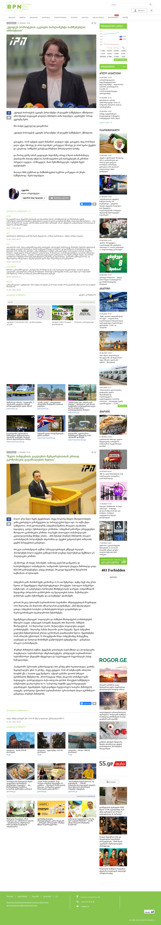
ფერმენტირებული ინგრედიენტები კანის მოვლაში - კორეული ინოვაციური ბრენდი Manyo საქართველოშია (51, 822)
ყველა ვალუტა (120, 59)
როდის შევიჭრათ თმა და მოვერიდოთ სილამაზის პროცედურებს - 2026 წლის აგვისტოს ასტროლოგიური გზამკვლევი (110, 841)
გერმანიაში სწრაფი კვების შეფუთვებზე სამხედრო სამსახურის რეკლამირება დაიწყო (110, 442)
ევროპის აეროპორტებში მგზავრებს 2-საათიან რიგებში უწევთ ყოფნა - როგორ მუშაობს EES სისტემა (109, 550)
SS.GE (10, 302)
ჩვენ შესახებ (22, 896)
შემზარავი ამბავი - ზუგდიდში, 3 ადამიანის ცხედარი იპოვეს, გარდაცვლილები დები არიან (20, 404)
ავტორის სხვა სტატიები (33, 198)
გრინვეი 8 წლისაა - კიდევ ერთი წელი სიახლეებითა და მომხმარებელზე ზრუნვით (110, 281)
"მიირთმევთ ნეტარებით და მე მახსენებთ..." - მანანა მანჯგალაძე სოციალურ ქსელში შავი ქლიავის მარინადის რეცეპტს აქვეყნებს (81, 785)
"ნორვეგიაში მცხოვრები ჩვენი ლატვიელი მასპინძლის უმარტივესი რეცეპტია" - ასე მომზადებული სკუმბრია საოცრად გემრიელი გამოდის (19, 785)
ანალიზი (104, 288)
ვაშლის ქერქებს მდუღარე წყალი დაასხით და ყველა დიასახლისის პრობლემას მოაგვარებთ (110, 745)
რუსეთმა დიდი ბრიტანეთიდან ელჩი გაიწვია (50, 434)
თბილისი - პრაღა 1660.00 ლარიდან (79, 751)
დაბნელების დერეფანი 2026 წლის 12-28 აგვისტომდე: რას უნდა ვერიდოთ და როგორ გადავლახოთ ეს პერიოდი (111, 810)
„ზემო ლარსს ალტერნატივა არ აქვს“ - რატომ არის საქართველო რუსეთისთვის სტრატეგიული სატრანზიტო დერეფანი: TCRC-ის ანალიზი (111, 321)
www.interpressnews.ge (15, 442)
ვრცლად (122, 406)
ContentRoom (90, 796)
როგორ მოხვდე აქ (87, 302)
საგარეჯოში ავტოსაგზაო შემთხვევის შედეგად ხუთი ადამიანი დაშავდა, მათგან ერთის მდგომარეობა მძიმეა (18, 436)
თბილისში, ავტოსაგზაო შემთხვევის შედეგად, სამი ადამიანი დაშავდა (79, 435)
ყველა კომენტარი (87, 295)
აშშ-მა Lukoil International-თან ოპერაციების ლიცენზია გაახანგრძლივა (111, 476)
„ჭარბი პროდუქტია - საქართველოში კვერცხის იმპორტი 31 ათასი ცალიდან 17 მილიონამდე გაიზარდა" (111, 246)
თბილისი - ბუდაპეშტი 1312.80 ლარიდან (50, 751)
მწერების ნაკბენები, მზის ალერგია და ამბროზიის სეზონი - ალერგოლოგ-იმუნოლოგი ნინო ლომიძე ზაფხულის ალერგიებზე (20, 822)
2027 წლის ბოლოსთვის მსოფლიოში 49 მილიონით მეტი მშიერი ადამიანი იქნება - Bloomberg (110, 359)
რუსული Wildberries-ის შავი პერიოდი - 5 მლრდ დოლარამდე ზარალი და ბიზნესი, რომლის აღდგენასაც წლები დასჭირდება (110, 511)
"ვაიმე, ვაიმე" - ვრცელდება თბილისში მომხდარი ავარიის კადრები (50, 404)
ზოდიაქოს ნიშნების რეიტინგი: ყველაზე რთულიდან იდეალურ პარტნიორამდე (112, 871)
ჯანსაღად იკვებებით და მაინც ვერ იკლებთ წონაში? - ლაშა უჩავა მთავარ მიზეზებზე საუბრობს (81, 822)
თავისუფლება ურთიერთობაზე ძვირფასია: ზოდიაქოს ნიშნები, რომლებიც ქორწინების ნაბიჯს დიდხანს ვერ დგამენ (112, 715)
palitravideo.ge (12, 409)
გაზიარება (87, 204)
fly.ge (8, 755)
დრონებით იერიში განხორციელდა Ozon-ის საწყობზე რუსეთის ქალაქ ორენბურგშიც (110, 103)
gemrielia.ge (10, 791)
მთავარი (10, 896)
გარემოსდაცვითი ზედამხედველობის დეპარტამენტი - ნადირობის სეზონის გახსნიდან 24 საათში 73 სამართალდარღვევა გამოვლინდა (111, 86)
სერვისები (47, 896)
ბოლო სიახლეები (110, 73)
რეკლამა (35, 896)
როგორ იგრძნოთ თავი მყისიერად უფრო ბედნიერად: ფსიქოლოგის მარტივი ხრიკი (112, 687)
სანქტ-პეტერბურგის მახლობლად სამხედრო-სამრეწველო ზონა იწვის (109, 116)
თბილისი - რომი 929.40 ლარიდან (16, 751)
